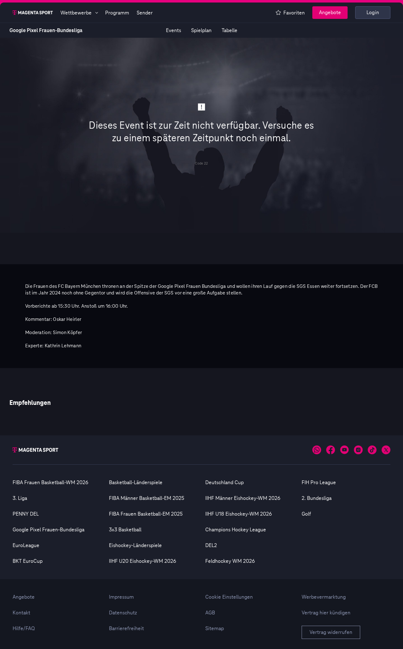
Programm (117, 13)
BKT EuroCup (28, 561)
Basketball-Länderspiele (135, 482)
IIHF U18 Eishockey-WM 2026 (238, 514)
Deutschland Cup (224, 482)
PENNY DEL (26, 514)
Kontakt (21, 613)
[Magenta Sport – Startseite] (33, 12)
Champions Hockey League (235, 530)
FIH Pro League (319, 482)
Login (372, 12)
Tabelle (229, 30)
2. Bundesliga (317, 498)
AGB (210, 613)
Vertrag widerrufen (330, 632)
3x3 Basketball (125, 530)
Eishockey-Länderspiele (135, 545)
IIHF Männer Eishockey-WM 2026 (242, 498)
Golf (306, 514)
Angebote (330, 12)
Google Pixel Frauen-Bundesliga (45, 30)
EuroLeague (26, 545)
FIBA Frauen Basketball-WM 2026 (50, 482)
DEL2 (211, 545)
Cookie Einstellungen (229, 597)
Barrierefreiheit (126, 628)
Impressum (121, 597)
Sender (145, 13)
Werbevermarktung (324, 597)
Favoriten (294, 13)
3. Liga (20, 498)
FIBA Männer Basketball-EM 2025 (146, 498)
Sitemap (214, 628)
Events (173, 30)
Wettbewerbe (76, 13)
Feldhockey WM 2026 (230, 561)
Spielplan (201, 30)
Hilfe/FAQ (24, 628)
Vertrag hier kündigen (326, 613)
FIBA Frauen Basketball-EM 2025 (146, 514)
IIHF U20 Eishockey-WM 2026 (142, 561)
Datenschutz (123, 613)
